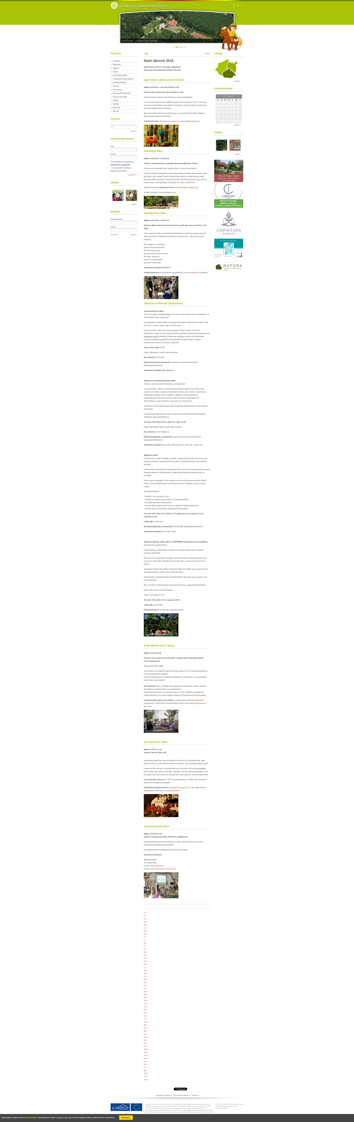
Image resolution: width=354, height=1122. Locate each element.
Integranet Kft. (233, 1106)
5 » (145, 940)
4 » (145, 949)
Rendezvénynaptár (120, 75)
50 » (145, 952)
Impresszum (195, 1095)
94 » (145, 1061)
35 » (145, 922)
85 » (145, 1031)
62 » (145, 931)
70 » (145, 989)
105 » (146, 1001)
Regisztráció (114, 234)
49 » (145, 925)
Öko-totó (116, 111)
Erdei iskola (117, 90)
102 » (146, 1052)
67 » (145, 976)
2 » (145, 913)
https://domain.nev (114, 5)
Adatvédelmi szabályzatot (120, 165)
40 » (145, 970)
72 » (145, 1004)
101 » (146, 1058)
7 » (145, 967)
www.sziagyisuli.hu (157, 869)
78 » (145, 1028)
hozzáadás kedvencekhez (242, 5)
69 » (145, 979)
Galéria (115, 100)
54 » (145, 955)
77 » (145, 1019)
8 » (145, 916)
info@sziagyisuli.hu (156, 866)
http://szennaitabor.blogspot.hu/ (186, 187)
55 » (145, 958)
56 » (145, 961)
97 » (145, 1046)
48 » (145, 973)
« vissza (207, 53)
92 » (145, 1043)
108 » (146, 1037)
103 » (146, 1022)
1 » (145, 928)
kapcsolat (238, 5)
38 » (145, 943)
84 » (145, 992)
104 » (146, 1049)
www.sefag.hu (170, 869)
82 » (145, 1013)
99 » (145, 1064)
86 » (145, 982)
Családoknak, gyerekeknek (123, 79)
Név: (112, 146)
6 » (145, 946)
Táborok (116, 86)
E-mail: (113, 154)
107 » (146, 1077)
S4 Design (224, 1108)
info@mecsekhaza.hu (178, 788)
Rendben (126, 1117)
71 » (145, 1067)
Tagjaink (116, 68)
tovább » (134, 204)
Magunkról (117, 65)
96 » (145, 1071)
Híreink (115, 72)
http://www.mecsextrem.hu (169, 121)
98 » (145, 1025)
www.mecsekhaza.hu (172, 791)
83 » (145, 998)
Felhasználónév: (117, 219)
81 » (145, 1016)
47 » (145, 919)
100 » (146, 1055)
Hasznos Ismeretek (120, 97)
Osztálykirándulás (119, 82)
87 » (145, 986)
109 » (146, 1080)
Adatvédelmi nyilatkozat (163, 1095)
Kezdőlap (116, 61)
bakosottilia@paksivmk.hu (195, 703)
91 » (145, 1034)
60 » (145, 964)
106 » (146, 1074)
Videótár (116, 104)
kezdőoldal (234, 5)
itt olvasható (31, 1117)
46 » (145, 934)
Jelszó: (113, 227)
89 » (145, 1040)
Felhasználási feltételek (181, 1095)
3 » (145, 937)
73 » (145, 1007)
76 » (145, 1010)
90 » (145, 995)
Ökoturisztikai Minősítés (121, 93)
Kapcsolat (116, 108)
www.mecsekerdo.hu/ (192, 273)
